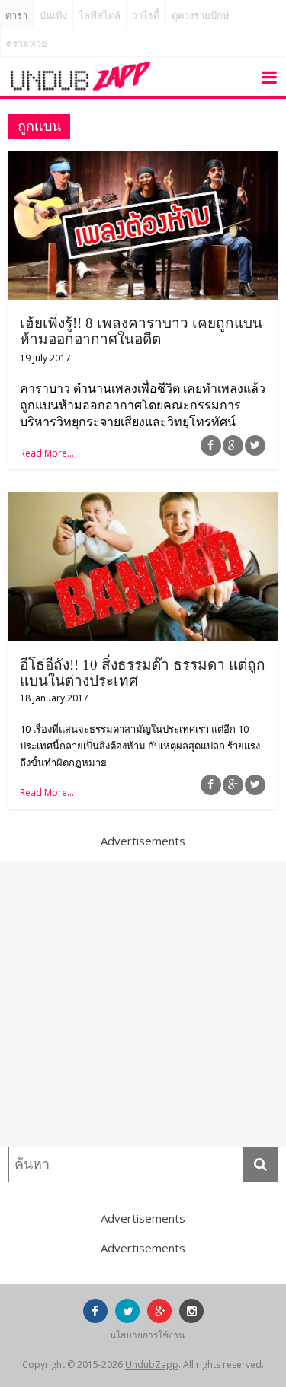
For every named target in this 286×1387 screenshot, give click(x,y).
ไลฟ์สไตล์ (100, 15)
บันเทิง (53, 15)
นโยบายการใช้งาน (147, 1334)
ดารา (16, 15)
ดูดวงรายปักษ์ (201, 15)
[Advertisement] (143, 1004)
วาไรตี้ (145, 15)
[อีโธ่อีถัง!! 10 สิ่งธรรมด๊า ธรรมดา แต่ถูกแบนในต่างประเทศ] (143, 501)
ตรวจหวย (26, 43)
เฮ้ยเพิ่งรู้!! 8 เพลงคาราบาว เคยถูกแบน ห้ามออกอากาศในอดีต (141, 331)
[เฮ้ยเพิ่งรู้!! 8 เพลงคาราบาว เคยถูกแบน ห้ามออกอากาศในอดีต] (143, 159)
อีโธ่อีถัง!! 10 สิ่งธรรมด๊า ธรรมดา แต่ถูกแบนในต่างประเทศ (142, 673)
